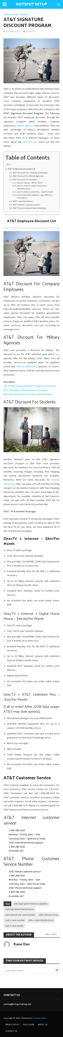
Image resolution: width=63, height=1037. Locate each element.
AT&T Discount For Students (25, 179)
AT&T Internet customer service (26, 205)
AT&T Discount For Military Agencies (28, 176)
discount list (29, 141)
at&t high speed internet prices (19, 909)
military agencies (25, 125)
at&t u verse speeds (14, 925)
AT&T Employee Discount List (21, 168)
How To (17, 14)
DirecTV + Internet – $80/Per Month (30, 183)
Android (8, 14)
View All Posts (51, 934)
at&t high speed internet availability (30, 903)
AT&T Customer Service (22, 201)
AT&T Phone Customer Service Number (29, 208)
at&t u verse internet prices (40, 920)
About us (42, 1024)
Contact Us (11, 1031)
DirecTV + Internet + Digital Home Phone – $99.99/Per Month (32, 187)
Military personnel (26, 366)
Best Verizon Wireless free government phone (28, 394)
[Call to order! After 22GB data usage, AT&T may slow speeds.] (34, 196)
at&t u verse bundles (14, 920)
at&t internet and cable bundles (20, 914)
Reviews (25, 14)
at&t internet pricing (48, 914)
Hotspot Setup (39, 1018)
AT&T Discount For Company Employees (30, 172)
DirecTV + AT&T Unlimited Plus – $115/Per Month (35, 192)
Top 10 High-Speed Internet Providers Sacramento (30, 385)
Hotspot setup (31, 4)
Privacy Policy (12, 1024)
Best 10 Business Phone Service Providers (26, 390)
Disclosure (28, 1024)
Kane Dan (30, 31)
